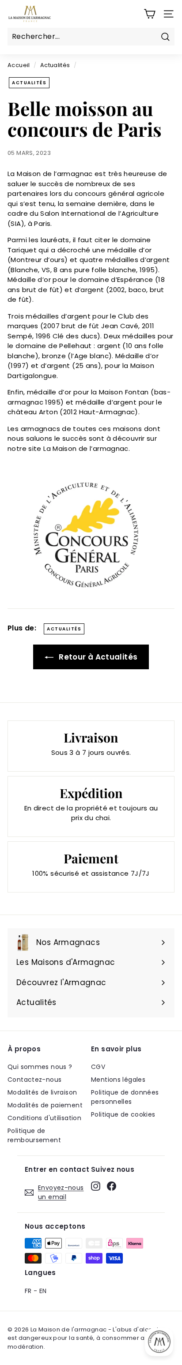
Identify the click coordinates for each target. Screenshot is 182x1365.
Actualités (55, 65)
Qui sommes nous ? (40, 1066)
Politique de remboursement (34, 1135)
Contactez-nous (34, 1079)
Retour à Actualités (97, 657)
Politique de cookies (123, 1114)
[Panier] (149, 14)
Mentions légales (118, 1079)
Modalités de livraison (42, 1092)
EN (43, 1290)
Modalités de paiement (45, 1105)
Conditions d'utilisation (44, 1118)
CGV (98, 1066)
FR (28, 1290)
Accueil (19, 65)
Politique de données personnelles (125, 1097)
